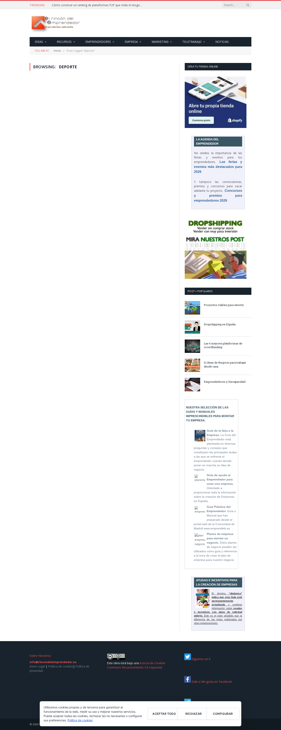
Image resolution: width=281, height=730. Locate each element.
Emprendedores (98, 42)
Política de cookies (60, 666)
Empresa (131, 42)
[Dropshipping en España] (192, 327)
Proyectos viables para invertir (224, 305)
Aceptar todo (164, 713)
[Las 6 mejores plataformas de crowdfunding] (192, 346)
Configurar (223, 713)
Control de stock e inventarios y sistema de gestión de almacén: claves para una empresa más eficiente (98, 5)
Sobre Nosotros (40, 656)
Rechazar (193, 713)
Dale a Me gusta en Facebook (211, 682)
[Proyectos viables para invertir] (192, 307)
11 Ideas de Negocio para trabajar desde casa (225, 364)
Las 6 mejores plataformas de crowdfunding (223, 345)
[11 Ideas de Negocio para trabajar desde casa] (192, 365)
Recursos (64, 42)
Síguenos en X (200, 659)
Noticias (222, 42)
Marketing (160, 42)
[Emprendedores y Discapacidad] (192, 384)
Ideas (39, 42)
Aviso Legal (37, 666)
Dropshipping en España (220, 324)
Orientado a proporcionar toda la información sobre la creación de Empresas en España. (215, 488)
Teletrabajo (192, 42)
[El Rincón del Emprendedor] (55, 23)
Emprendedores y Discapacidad (224, 382)
